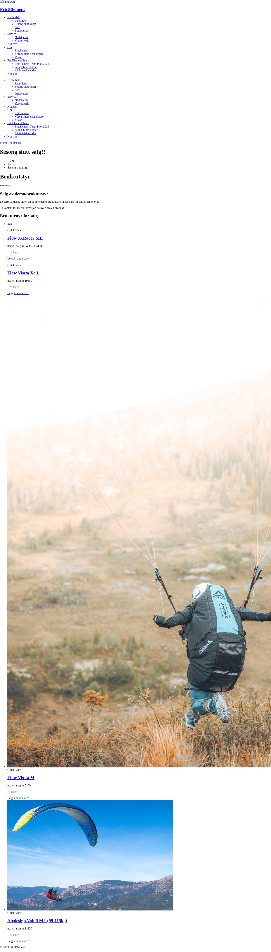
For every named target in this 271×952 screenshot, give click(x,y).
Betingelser (21, 30)
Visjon (18, 57)
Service (11, 33)
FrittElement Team (18, 60)
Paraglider (21, 20)
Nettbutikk (13, 17)
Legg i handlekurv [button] (18, 258)
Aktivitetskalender (25, 70)
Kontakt (12, 73)
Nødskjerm (21, 37)
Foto (17, 27)
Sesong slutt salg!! (25, 23)
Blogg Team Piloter (26, 67)
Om (9, 47)
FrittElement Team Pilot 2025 (32, 63)
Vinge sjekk (22, 40)
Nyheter (12, 43)
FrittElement (12, 9)
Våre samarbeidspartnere (29, 53)
